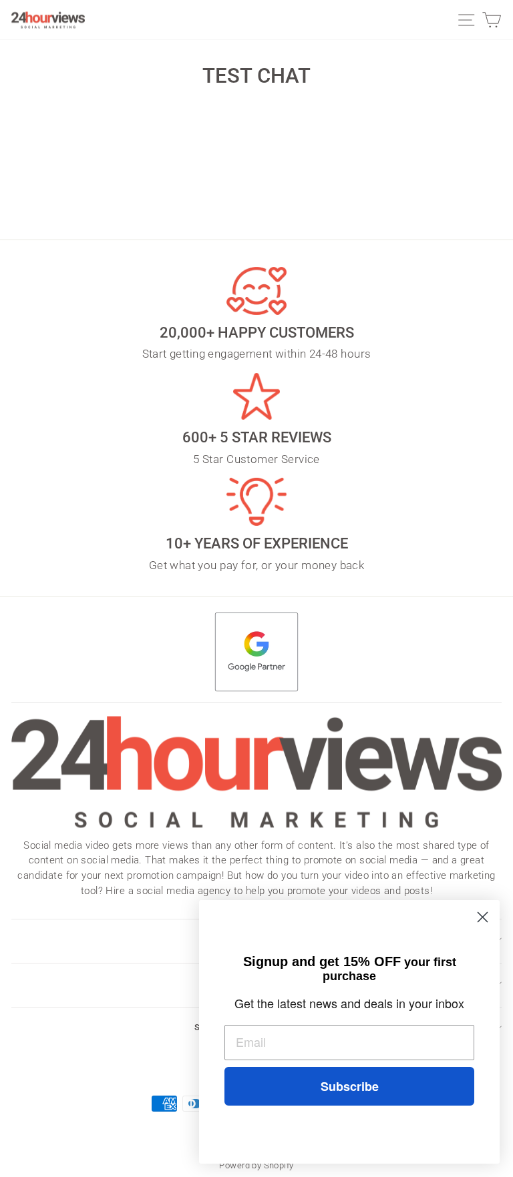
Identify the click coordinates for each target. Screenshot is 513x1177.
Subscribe (350, 1086)
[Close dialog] (482, 917)
